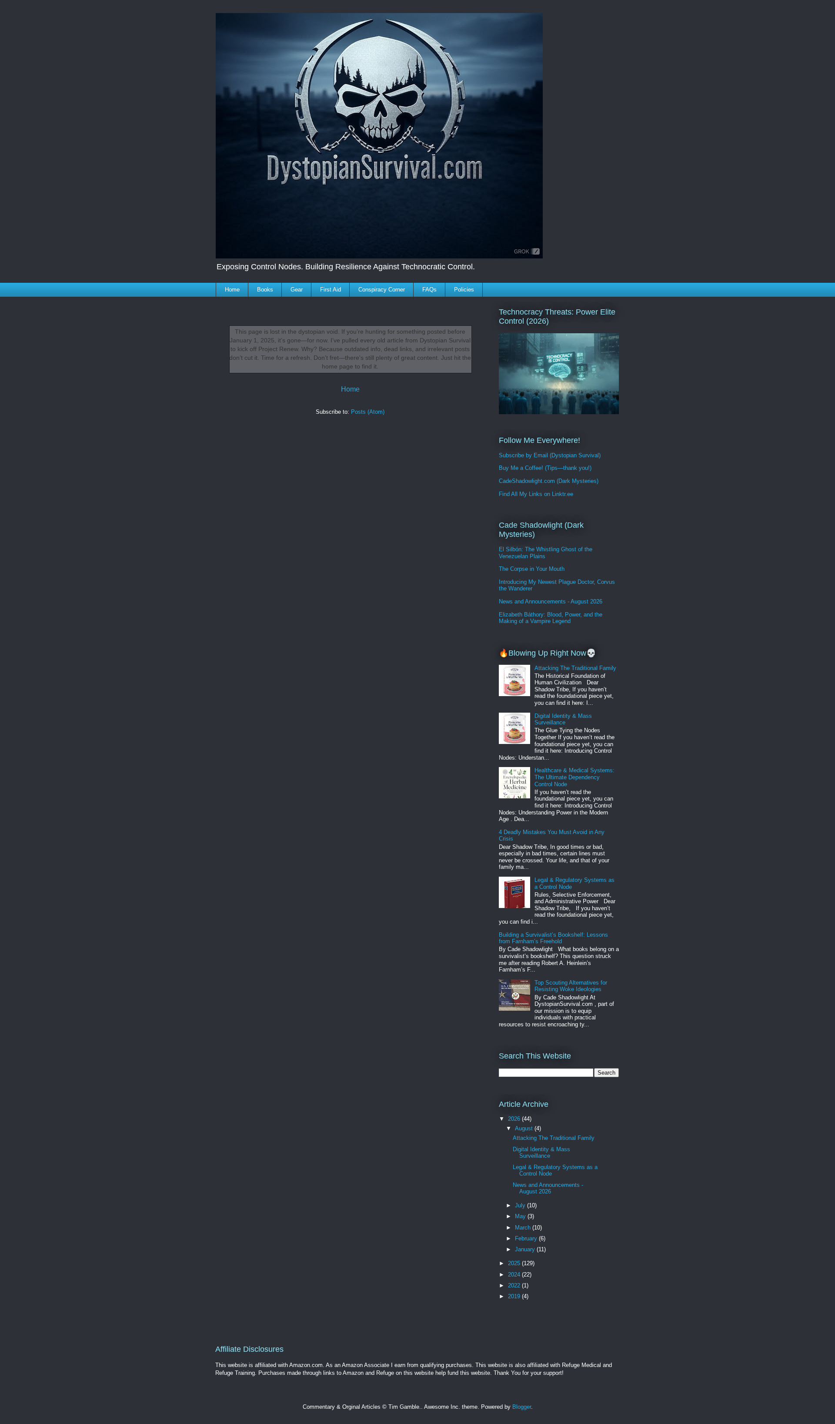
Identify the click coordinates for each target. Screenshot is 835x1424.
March (523, 1227)
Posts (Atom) (367, 412)
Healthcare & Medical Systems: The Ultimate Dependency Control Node (574, 777)
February (527, 1238)
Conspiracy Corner (381, 289)
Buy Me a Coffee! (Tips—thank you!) (545, 468)
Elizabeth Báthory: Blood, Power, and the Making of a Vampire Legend (550, 618)
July (521, 1205)
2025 (515, 1263)
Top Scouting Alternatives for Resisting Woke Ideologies (570, 986)
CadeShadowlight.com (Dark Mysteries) (548, 481)
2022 (515, 1285)
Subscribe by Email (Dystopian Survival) (550, 455)
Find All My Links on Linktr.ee (536, 494)
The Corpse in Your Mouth (531, 569)
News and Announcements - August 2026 (550, 601)
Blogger (521, 1407)
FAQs (429, 289)
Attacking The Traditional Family (575, 668)
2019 (515, 1296)
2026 (515, 1119)
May (521, 1216)
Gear (297, 289)
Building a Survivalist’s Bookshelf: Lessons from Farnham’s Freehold (553, 938)
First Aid (330, 289)
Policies (464, 289)
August (524, 1128)
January (526, 1249)
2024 (515, 1274)
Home (232, 289)
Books (265, 289)
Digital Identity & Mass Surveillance (563, 719)
